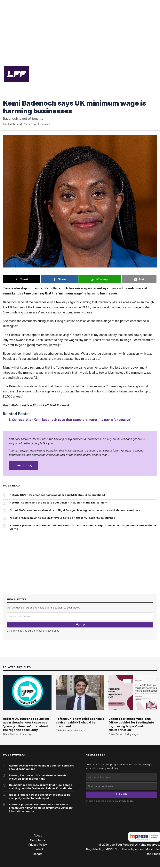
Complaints (37, 840)
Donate (38, 854)
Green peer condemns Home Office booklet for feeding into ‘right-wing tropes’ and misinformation (131, 724)
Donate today (23, 465)
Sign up (80, 624)
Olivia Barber (10, 734)
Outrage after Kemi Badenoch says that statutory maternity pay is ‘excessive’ (71, 420)
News (6, 96)
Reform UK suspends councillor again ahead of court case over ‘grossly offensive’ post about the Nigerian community (26, 724)
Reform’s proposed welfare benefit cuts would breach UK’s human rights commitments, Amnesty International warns (83, 527)
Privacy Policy (37, 844)
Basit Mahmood (12, 124)
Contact (37, 849)
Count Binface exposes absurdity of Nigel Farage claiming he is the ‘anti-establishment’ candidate (75, 510)
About (38, 835)
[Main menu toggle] (152, 74)
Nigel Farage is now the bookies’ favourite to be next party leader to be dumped (62, 517)
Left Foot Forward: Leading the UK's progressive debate (16, 74)
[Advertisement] (80, 31)
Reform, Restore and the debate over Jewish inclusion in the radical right (58, 502)
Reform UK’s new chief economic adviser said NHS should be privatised (57, 494)
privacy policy (51, 630)
